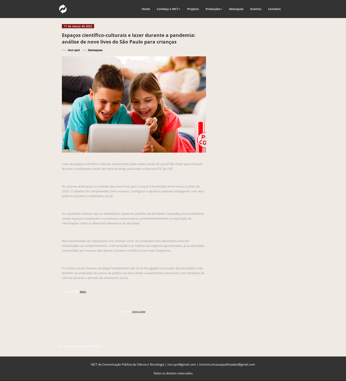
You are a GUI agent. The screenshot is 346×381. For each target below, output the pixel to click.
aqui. (83, 291)
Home (146, 9)
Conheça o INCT (167, 9)
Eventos (255, 9)
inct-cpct (74, 50)
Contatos (274, 9)
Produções (213, 9)
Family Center (138, 311)
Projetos (193, 9)
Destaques (236, 9)
